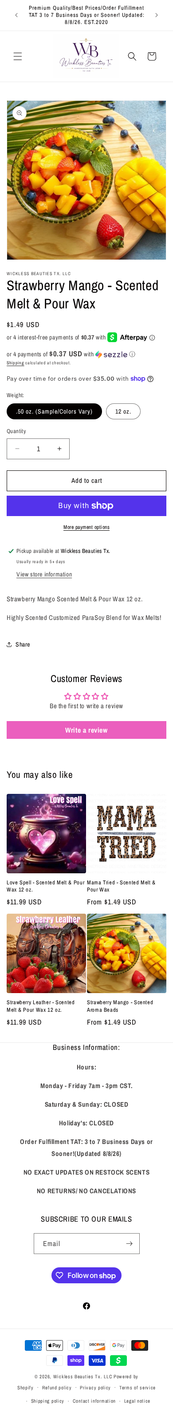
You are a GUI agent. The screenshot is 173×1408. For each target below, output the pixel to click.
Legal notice (137, 1401)
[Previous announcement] (16, 15)
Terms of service (137, 1387)
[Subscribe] (129, 1243)
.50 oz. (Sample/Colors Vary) (54, 411)
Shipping (15, 363)
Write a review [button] (86, 730)
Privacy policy (95, 1387)
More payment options (86, 527)
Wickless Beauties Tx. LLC (83, 1376)
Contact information (94, 1401)
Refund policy (57, 1387)
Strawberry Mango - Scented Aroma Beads (120, 1006)
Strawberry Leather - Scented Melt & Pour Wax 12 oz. (41, 1006)
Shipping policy (48, 1401)
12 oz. (123, 411)
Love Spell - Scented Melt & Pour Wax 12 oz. (45, 886)
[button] (18, 56)
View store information (44, 574)
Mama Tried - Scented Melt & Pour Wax (121, 886)
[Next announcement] (156, 15)
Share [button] (23, 644)
